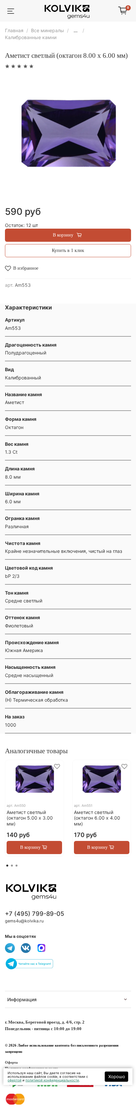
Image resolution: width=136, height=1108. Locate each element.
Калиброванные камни (30, 37)
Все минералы (47, 30)
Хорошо (116, 1076)
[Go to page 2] (12, 866)
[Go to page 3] (16, 866)
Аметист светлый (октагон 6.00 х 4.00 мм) (97, 817)
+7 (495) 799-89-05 (34, 913)
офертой (14, 1080)
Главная (14, 30)
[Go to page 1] (7, 866)
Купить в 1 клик (68, 250)
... (76, 30)
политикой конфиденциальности (52, 1080)
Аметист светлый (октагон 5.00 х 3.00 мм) (30, 817)
